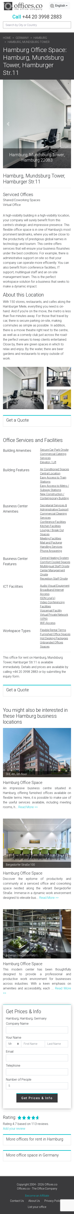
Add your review (14, 1128)
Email (9, 1051)
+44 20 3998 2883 (42, 17)
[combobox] (59, 5)
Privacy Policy (53, 1200)
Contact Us (17, 1200)
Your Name (13, 1037)
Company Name (17, 1023)
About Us (34, 1200)
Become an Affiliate (37, 1195)
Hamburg (40, 37)
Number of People (18, 1079)
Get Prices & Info (37, 1098)
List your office (37, 1206)
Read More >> (28, 807)
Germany (22, 37)
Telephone (13, 1065)
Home (7, 37)
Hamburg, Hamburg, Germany (26, 1018)
